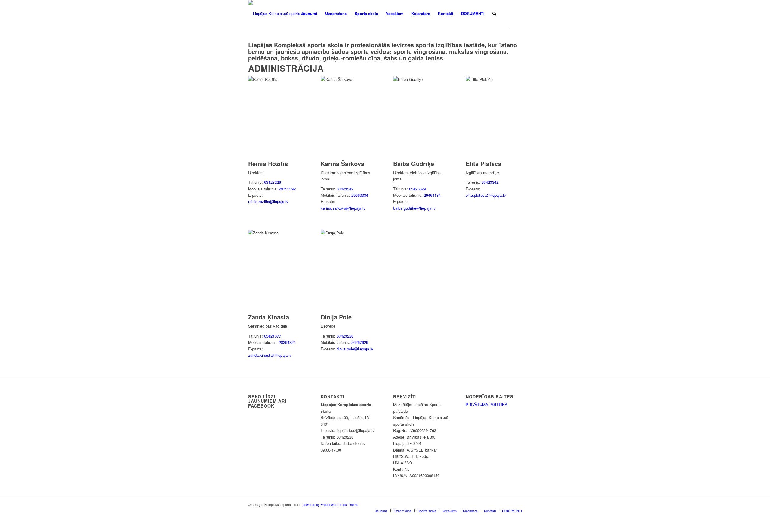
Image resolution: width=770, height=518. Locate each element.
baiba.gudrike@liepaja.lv (414, 208)
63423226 (272, 182)
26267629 (359, 342)
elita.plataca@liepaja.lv (486, 195)
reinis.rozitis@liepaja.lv (268, 201)
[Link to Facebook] (517, 13)
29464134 (432, 195)
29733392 (287, 189)
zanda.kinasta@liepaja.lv (270, 355)
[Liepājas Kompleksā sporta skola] (279, 13)
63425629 (417, 189)
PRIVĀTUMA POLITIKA (486, 404)
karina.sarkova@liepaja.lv (343, 208)
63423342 (345, 189)
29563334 (359, 195)
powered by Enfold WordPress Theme (330, 504)
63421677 (272, 336)
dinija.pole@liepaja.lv (355, 349)
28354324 (287, 342)
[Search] (494, 13)
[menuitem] (309, 13)
